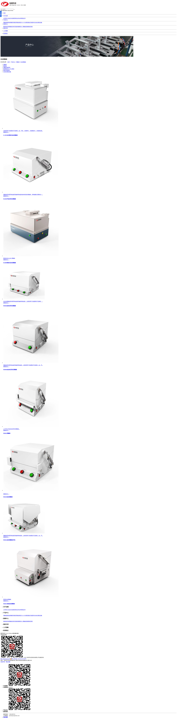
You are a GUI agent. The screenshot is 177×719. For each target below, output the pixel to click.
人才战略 (5, 30)
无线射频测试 (17, 26)
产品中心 (5, 19)
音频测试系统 (29, 26)
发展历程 (14, 18)
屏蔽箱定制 (11, 26)
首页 (4, 13)
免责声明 (3, 661)
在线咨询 (10, 687)
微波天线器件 (31, 22)
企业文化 (10, 18)
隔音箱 (8, 22)
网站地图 (8, 661)
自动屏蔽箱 (23, 62)
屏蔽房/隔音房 (13, 22)
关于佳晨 (5, 15)
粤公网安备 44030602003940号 (19, 658)
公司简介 (5, 18)
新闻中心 (5, 24)
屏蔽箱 (5, 22)
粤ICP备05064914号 (5, 658)
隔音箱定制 (6, 26)
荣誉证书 (23, 18)
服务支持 (5, 28)
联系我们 (5, 33)
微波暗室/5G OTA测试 (22, 22)
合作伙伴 (19, 18)
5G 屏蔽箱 (23, 26)
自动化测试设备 (38, 22)
